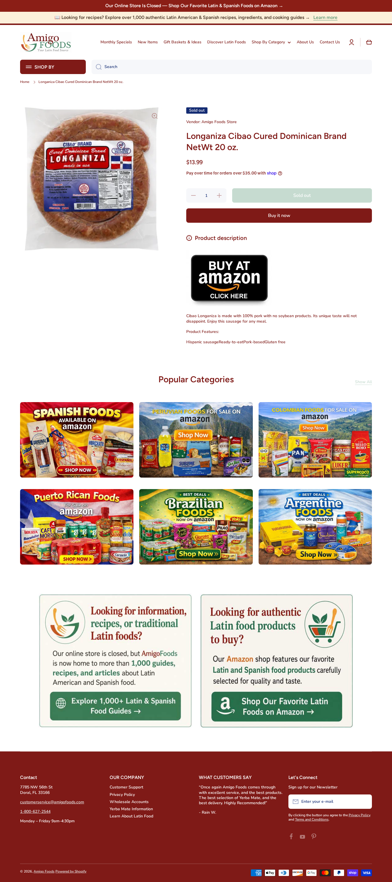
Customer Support (126, 787)
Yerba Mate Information (131, 809)
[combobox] (232, 67)
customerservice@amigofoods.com (52, 802)
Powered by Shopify (70, 871)
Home (24, 82)
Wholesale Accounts (129, 802)
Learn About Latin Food (131, 816)
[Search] (97, 67)
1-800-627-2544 (35, 811)
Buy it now (279, 215)
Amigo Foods (44, 871)
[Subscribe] (365, 801)
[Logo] (46, 42)
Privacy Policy (122, 794)
